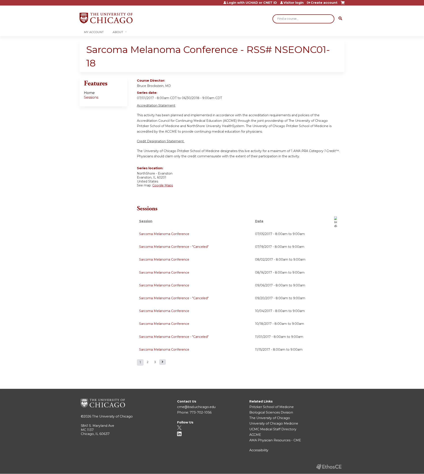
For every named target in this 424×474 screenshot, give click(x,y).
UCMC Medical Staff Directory (272, 429)
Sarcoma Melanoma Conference (164, 234)
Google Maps (162, 185)
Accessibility (258, 450)
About (118, 32)
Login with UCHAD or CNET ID (252, 2)
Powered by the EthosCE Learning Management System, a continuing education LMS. (328, 466)
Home (89, 93)
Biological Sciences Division (271, 412)
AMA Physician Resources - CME (275, 440)
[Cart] (342, 4)
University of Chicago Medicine (273, 423)
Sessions (91, 97)
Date (259, 221)
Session (145, 221)
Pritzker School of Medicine (271, 407)
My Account (94, 32)
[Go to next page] (162, 362)
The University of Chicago (112, 416)
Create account (324, 2)
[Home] (106, 18)
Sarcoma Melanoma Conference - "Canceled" (174, 247)
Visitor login (294, 2)
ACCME (255, 435)
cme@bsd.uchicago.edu (196, 407)
